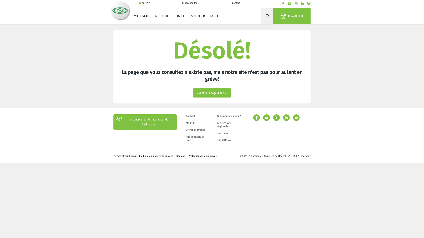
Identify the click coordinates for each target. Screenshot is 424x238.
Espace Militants (191, 3)
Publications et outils (195, 138)
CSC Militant (224, 140)
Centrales (223, 133)
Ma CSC (146, 3)
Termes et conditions (124, 156)
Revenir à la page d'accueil (212, 93)
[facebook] (283, 4)
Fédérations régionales (224, 124)
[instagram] (296, 4)
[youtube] (289, 4)
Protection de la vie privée (202, 156)
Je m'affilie (296, 16)
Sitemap (180, 156)
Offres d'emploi (195, 129)
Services (180, 16)
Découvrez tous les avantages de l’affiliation (148, 122)
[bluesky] (309, 4)
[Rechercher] (267, 16)
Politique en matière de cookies (156, 156)
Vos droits (142, 16)
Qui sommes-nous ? (229, 116)
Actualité (162, 16)
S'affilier (198, 16)
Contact (236, 3)
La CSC (214, 16)
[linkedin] (302, 4)
